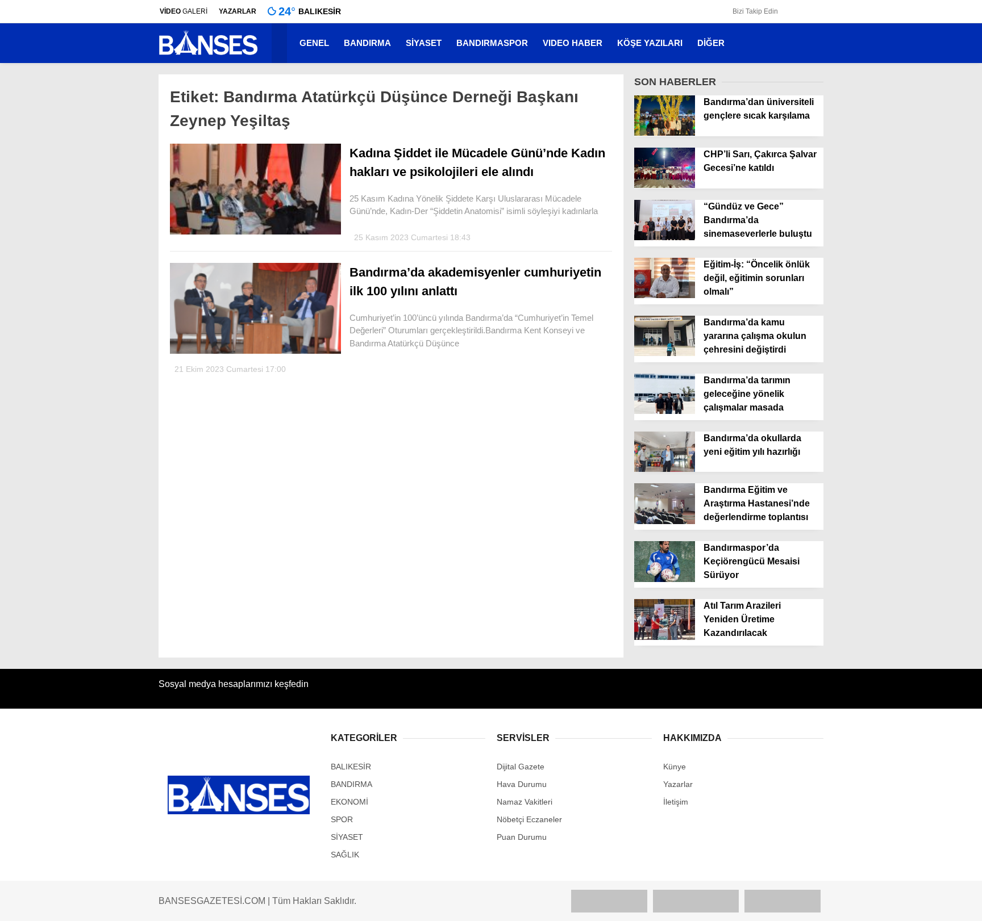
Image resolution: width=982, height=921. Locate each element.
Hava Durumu (522, 784)
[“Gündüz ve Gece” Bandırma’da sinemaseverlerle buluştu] (664, 237)
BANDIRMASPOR (492, 43)
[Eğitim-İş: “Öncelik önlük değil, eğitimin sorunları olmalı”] (664, 295)
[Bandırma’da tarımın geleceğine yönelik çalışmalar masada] (664, 411)
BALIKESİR (351, 766)
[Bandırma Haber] (208, 53)
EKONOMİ (349, 801)
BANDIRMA (367, 43)
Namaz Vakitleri (524, 801)
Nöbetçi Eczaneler (529, 819)
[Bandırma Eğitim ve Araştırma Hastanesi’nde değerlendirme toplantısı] (664, 521)
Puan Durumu (522, 837)
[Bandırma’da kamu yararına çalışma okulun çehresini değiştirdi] (664, 353)
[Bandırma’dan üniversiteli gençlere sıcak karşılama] (664, 132)
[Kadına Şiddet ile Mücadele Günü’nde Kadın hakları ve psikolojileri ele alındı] (255, 231)
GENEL (314, 43)
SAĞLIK (345, 854)
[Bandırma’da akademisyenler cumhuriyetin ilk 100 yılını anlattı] (255, 350)
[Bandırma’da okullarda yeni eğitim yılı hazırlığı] (664, 469)
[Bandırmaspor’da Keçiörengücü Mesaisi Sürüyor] (664, 579)
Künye (674, 766)
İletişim (675, 801)
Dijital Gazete (520, 766)
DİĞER (711, 43)
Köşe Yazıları (650, 43)
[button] (281, 43)
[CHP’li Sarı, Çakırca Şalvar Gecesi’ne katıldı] (664, 185)
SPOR (342, 819)
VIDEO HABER (572, 43)
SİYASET (424, 43)
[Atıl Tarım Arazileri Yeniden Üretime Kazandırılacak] (664, 637)
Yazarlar (678, 784)
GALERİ (183, 11)
